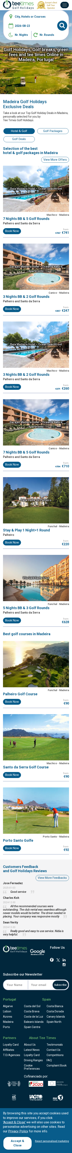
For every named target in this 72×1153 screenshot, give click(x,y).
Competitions (55, 1055)
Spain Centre (32, 1027)
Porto (6, 1027)
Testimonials (55, 1044)
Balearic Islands (34, 1021)
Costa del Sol (32, 1006)
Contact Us (53, 1049)
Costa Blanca (55, 1006)
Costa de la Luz (33, 1016)
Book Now (12, 231)
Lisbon (7, 1011)
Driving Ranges (33, 1060)
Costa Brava (31, 1011)
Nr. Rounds (47, 34)
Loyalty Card (11, 1044)
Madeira (8, 1021)
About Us (30, 1044)
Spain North (54, 1021)
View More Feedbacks (52, 878)
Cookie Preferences (32, 1067)
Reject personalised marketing (52, 1141)
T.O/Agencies (11, 1055)
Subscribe (60, 984)
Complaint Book (57, 1065)
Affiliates (8, 1049)
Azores (7, 1016)
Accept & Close (17, 1143)
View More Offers (55, 159)
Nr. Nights (21, 34)
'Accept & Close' (14, 1122)
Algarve (8, 1006)
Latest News (32, 1049)
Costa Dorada (55, 1011)
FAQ (49, 1060)
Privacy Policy (18, 1131)
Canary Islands (56, 1016)
